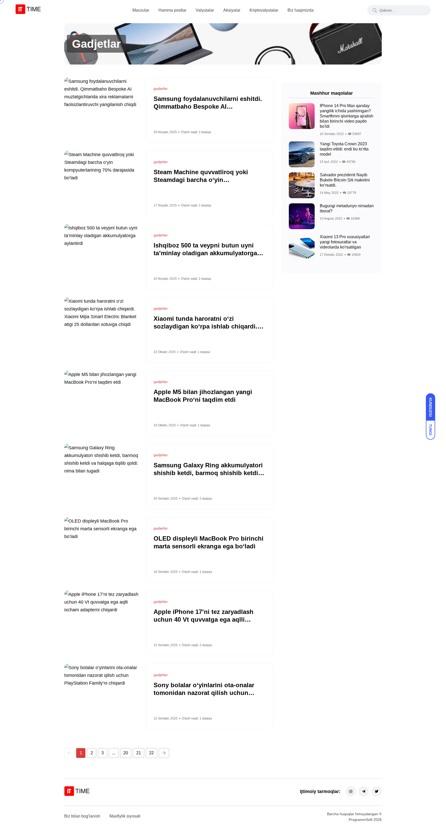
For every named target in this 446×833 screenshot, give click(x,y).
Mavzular (140, 10)
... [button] (113, 753)
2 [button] (92, 753)
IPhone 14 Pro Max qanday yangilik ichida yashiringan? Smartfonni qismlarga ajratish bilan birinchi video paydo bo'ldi (346, 116)
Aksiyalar (231, 10)
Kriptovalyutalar (264, 10)
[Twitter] (376, 791)
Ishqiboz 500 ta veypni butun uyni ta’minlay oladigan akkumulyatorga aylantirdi (205, 253)
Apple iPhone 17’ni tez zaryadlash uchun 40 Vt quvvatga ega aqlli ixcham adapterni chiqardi (203, 619)
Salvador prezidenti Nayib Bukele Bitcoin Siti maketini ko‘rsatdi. (345, 180)
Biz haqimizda (301, 10)
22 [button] (151, 753)
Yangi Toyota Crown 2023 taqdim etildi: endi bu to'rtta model (344, 149)
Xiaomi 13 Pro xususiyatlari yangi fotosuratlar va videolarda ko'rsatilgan (345, 242)
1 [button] (81, 753)
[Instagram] (351, 791)
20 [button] (125, 753)
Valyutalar (205, 10)
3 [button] (102, 753)
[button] (69, 753)
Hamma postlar (172, 10)
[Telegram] (364, 791)
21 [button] (138, 753)
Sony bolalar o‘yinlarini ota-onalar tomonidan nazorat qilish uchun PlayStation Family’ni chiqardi (204, 693)
